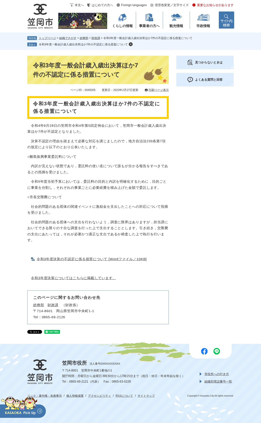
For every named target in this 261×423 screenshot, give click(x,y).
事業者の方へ (149, 26)
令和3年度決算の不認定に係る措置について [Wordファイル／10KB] (92, 259)
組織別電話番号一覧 (218, 381)
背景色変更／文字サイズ (172, 5)
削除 (131, 44)
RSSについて (124, 395)
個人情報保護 (74, 395)
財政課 (96, 38)
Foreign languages (134, 5)
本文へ (79, 5)
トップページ (47, 38)
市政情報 (203, 26)
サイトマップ (146, 395)
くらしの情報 (122, 26)
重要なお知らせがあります (215, 5)
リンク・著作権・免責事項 (44, 395)
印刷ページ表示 (159, 90)
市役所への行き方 (216, 374)
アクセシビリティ (99, 395)
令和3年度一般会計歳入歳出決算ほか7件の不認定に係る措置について (83, 44)
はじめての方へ (102, 5)
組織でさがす (67, 38)
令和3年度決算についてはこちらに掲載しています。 (73, 278)
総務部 (84, 38)
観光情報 (176, 26)
